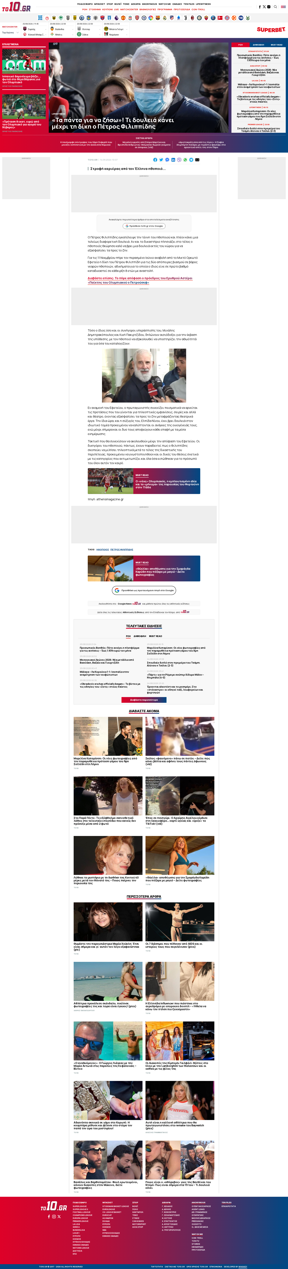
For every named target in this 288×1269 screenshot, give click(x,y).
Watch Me (197, 1234)
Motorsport (139, 1224)
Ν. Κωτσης (167, 1218)
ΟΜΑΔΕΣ (177, 4)
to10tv (195, 1241)
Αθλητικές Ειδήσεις (133, 612)
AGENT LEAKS (198, 1209)
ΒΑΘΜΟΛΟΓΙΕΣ (148, 9)
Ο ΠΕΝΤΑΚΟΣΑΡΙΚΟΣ (201, 1206)
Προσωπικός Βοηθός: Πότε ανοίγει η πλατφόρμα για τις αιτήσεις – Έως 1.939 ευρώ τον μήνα (258, 58)
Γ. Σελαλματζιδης (171, 1215)
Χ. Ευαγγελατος (169, 1221)
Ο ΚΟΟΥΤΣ (196, 1224)
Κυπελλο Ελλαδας (81, 1242)
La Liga (76, 1224)
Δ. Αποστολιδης (170, 1224)
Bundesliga (79, 1230)
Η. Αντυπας (167, 1227)
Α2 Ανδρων (107, 1218)
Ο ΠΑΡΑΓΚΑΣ (198, 1215)
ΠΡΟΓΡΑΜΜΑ (165, 9)
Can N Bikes (138, 1221)
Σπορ (135, 1202)
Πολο (135, 1209)
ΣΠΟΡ (110, 4)
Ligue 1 (76, 1233)
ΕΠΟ (75, 1254)
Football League (81, 1212)
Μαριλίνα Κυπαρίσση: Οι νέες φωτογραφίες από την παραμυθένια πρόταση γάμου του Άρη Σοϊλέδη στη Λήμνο (259, 115)
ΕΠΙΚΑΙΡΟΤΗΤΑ (229, 1206)
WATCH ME (165, 4)
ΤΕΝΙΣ (126, 4)
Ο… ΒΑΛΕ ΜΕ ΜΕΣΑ (200, 1227)
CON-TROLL (198, 9)
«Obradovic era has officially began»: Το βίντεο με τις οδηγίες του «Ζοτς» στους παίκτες (259, 99)
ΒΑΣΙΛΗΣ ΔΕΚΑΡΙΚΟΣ (201, 1218)
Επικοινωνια (216, 1266)
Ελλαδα (106, 1221)
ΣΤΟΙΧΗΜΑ (95, 9)
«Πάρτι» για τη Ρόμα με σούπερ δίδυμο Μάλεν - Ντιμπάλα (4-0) (175, 676)
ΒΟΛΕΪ (117, 4)
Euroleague (108, 1209)
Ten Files (226, 1202)
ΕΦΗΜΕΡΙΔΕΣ (197, 1247)
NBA (104, 1230)
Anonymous (198, 1202)
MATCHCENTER (129, 9)
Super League (80, 1206)
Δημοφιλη (140, 636)
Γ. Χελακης (167, 1206)
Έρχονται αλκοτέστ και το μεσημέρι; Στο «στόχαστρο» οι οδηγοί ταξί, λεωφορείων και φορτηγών (175, 689)
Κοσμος (77, 1239)
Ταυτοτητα (157, 1266)
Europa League (80, 1218)
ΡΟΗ (84, 9)
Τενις (135, 1215)
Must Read (155, 636)
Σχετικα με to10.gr (175, 1266)
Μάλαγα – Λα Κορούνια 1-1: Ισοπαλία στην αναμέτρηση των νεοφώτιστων (258, 85)
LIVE (116, 9)
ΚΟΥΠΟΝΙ (107, 9)
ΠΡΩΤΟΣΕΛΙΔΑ (182, 9)
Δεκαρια (166, 1202)
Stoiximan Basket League (115, 1206)
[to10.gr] (16, 7)
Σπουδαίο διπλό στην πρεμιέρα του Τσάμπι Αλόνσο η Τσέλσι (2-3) (258, 129)
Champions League (82, 1215)
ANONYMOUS (149, 4)
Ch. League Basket (111, 1212)
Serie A (76, 1227)
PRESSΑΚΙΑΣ (198, 1221)
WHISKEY (242, 1266)
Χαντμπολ (137, 1212)
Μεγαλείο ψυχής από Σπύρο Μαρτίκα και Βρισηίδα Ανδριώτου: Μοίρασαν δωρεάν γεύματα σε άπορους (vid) (144, 145)
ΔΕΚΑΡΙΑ (136, 4)
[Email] (197, 160)
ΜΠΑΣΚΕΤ (99, 4)
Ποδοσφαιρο (80, 1202)
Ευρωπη (76, 1236)
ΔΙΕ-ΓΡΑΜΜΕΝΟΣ (199, 1212)
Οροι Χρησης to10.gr (197, 1266)
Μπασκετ (107, 1202)
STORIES (196, 1244)
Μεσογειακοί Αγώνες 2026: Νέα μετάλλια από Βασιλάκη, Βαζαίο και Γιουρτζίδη (258, 72)
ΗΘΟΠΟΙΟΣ (102, 549)
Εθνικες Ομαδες (81, 1245)
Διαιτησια (77, 1251)
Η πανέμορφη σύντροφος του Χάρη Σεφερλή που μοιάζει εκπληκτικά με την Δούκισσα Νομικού (86, 143)
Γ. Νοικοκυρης (169, 1212)
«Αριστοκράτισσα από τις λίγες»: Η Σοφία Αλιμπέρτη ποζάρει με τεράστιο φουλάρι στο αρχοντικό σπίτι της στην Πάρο (201, 145)
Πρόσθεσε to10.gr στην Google (146, 226)
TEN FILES (188, 4)
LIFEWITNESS (203, 4)
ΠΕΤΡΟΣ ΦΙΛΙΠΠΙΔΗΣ (121, 549)
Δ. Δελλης (166, 1209)
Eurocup (107, 1215)
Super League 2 (80, 1209)
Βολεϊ (135, 1206)
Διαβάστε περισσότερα (144, 699)
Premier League (80, 1221)
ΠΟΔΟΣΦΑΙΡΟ (85, 4)
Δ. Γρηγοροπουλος (171, 1230)
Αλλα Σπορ (137, 1227)
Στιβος (135, 1218)
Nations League (81, 1248)
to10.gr (93, 159)
